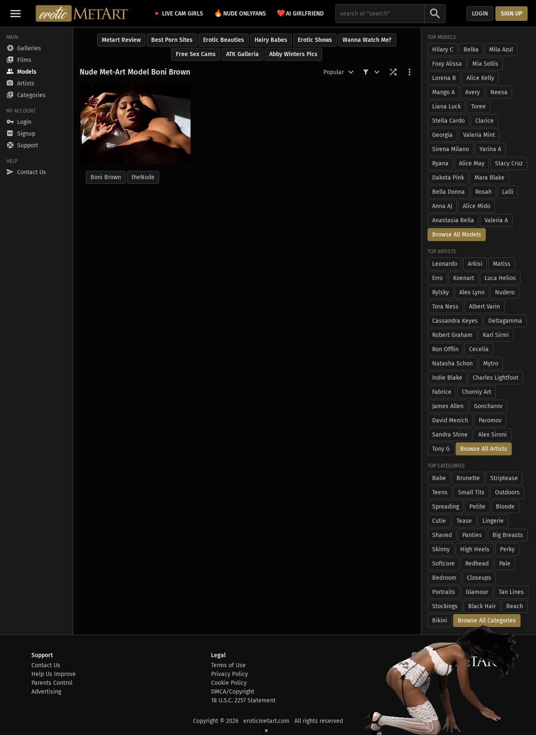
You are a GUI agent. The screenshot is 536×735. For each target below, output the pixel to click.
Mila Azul (501, 49)
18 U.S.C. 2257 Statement (243, 700)
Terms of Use (228, 665)
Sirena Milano (450, 149)
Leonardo (444, 263)
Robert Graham (452, 335)
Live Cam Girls (182, 13)
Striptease (504, 478)
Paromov (490, 420)
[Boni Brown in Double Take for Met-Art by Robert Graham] (135, 123)
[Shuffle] (393, 72)
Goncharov (488, 406)
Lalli (507, 191)
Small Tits (471, 492)
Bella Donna (448, 191)
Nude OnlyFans (240, 13)
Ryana (440, 163)
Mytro (490, 363)
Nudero (505, 292)
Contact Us (45, 665)
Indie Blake (447, 377)
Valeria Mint (479, 135)
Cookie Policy (229, 682)
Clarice (484, 120)
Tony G (441, 448)
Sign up (511, 13)
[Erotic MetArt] (82, 13)
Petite (477, 506)
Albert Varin (484, 306)
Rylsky (440, 292)
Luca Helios (500, 278)
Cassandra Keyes (455, 320)
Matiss (501, 263)
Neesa (499, 92)
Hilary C (442, 49)
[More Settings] (410, 72)
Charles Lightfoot (495, 377)
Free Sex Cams (196, 54)
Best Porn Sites (172, 40)
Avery (472, 92)
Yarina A (490, 149)
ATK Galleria (242, 54)
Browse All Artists (483, 448)
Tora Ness (445, 306)
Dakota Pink (448, 177)
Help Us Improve (53, 674)
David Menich (450, 420)
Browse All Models (456, 234)
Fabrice (441, 392)
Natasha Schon (452, 363)
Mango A (443, 92)
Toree (478, 106)
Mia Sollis (485, 63)
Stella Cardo (448, 120)
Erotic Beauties (223, 40)
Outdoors (507, 492)
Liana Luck (446, 106)
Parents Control (51, 682)
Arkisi (475, 263)
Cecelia (479, 349)
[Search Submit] (435, 14)
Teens (440, 492)
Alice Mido (476, 206)
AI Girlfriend (300, 13)
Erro (437, 278)
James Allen (448, 406)
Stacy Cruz (509, 163)
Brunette (468, 478)
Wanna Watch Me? (367, 40)
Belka (471, 49)
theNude (143, 177)
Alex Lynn (471, 292)
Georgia (442, 135)
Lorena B (444, 78)
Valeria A (496, 220)
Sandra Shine (450, 434)
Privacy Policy (229, 674)
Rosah (483, 191)
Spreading (445, 506)
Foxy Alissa (447, 63)
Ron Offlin (445, 349)
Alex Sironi (492, 434)
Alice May (471, 163)
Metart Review (121, 40)
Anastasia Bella (453, 220)
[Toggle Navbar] (15, 13)
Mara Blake (489, 177)
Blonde (505, 506)
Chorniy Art (476, 392)
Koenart (463, 278)
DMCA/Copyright (232, 691)
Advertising (46, 691)
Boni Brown (105, 177)
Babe (439, 478)
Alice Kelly (480, 78)
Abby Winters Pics (293, 54)
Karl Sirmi (496, 335)
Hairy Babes (271, 40)
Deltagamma (505, 320)
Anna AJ (442, 206)
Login (480, 13)
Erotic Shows (315, 40)
